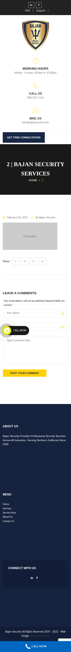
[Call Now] (6, 330)
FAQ (27, 10)
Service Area (9, 513)
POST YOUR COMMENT (24, 373)
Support (40, 10)
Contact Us (8, 521)
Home (33, 180)
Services (7, 508)
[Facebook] (37, 579)
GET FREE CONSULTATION (23, 137)
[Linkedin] (32, 579)
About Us (8, 517)
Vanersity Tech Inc (39, 636)
